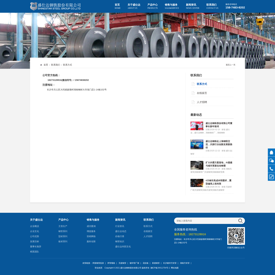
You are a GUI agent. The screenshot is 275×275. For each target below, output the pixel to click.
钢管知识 (119, 241)
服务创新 (91, 241)
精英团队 (34, 251)
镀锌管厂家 (134, 263)
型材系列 (62, 236)
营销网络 (91, 236)
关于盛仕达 (134, 6)
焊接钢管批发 (98, 263)
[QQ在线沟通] (271, 152)
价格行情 (119, 236)
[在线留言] (271, 177)
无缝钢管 (122, 263)
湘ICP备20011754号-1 (160, 268)
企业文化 (34, 231)
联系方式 (67, 64)
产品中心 (153, 6)
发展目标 (34, 241)
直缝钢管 (156, 263)
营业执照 (98, 268)
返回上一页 (230, 65)
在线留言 (202, 93)
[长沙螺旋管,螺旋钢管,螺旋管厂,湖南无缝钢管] (55, 6)
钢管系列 (62, 231)
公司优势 (34, 236)
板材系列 (62, 241)
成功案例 (91, 226)
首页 (117, 6)
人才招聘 (202, 102)
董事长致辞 (35, 246)
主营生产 (62, 226)
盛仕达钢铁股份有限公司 (130, 268)
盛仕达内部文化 (123, 246)
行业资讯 (119, 226)
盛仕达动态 (120, 231)
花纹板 (145, 263)
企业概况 (34, 226)
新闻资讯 (192, 6)
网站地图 (175, 268)
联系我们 (212, 6)
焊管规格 (111, 263)
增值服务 (91, 231)
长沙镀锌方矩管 (169, 263)
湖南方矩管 (185, 263)
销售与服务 (172, 6)
